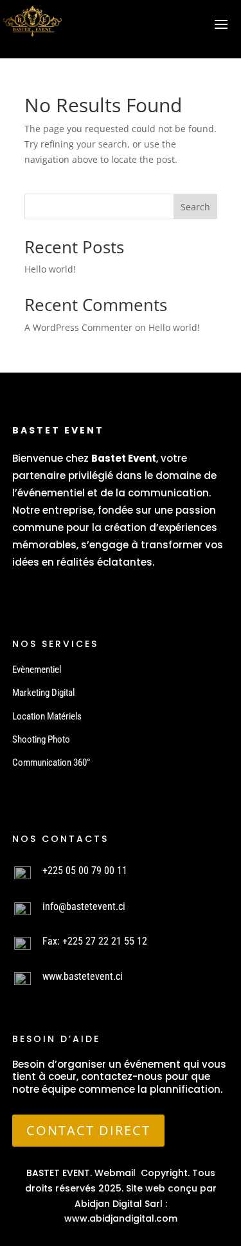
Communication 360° (51, 762)
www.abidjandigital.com (120, 1218)
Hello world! (50, 269)
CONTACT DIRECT (88, 1130)
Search (195, 207)
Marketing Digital (43, 692)
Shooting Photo (41, 739)
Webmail (115, 1172)
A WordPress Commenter (78, 327)
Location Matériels (47, 716)
